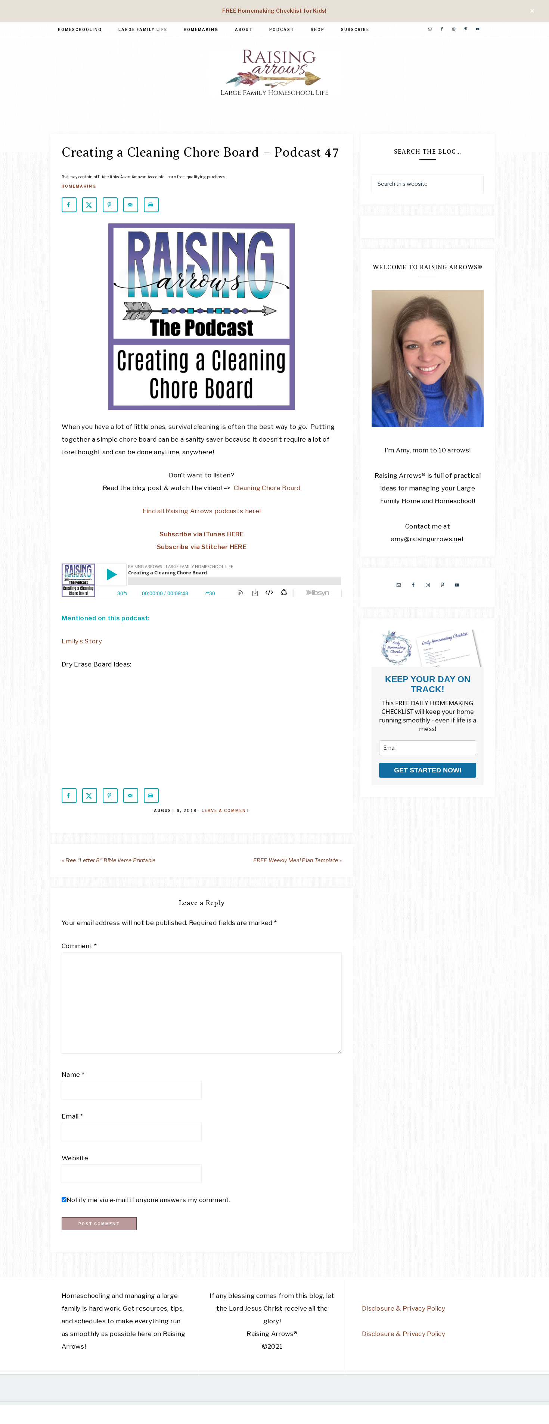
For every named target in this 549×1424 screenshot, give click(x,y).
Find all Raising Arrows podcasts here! (202, 511)
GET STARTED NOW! (428, 770)
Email (72, 1116)
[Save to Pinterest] (110, 204)
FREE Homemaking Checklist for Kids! (274, 10)
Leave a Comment (226, 810)
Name (73, 1074)
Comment (79, 946)
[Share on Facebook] (69, 204)
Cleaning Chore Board (267, 488)
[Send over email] (130, 204)
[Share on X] (89, 204)
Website (75, 1158)
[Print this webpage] (151, 204)
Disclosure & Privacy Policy (403, 1308)
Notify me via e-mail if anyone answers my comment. (148, 1200)
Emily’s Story (82, 641)
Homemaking (79, 186)
